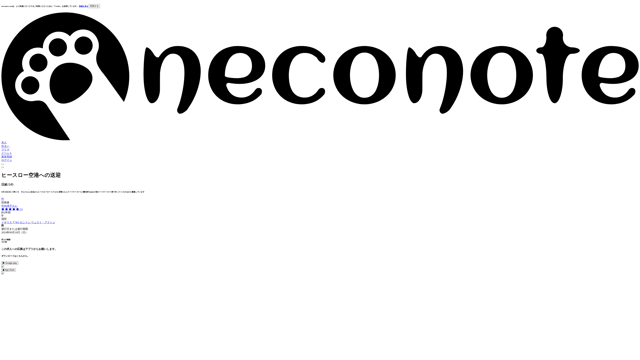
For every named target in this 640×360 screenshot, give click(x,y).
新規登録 (6, 156)
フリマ (5, 149)
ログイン (6, 160)
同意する (94, 6)
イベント (6, 153)
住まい (5, 146)
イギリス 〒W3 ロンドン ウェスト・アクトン (28, 222)
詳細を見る (83, 6)
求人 (4, 142)
